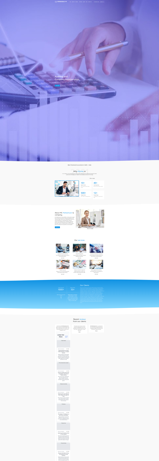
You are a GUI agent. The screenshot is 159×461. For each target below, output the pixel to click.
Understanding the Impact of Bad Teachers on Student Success (63, 351)
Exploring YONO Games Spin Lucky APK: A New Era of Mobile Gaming (63, 374)
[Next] (158, 81)
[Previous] (1, 81)
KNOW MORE (57, 91)
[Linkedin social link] (97, 1)
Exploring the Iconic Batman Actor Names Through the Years (63, 395)
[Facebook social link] (94, 1)
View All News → (66, 337)
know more (57, 227)
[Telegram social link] (98, 1)
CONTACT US (102, 1)
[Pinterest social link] (96, 1)
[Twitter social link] (95, 1)
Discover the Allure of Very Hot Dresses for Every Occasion (63, 454)
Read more (62, 274)
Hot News (67, 392)
